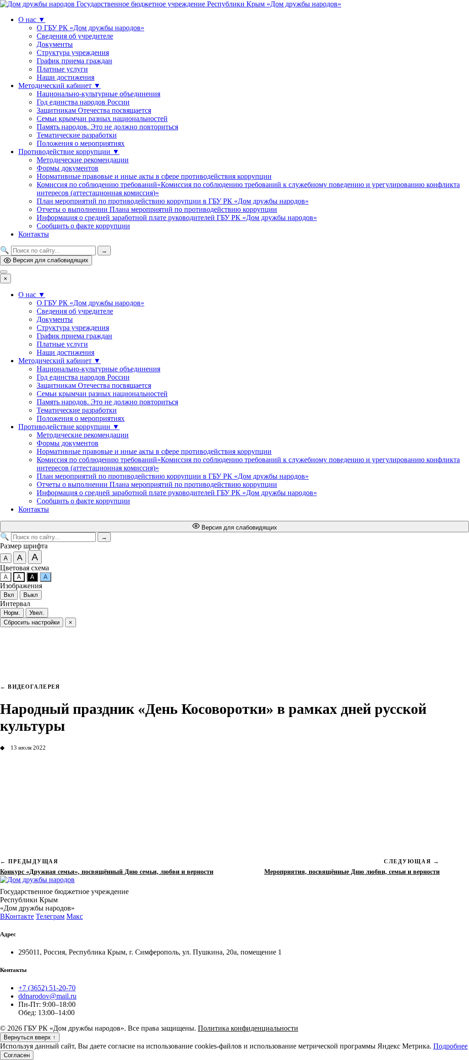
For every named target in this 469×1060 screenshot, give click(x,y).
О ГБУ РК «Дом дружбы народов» (90, 28)
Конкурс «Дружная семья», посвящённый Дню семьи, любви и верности (106, 871)
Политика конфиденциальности (248, 1028)
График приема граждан (74, 61)
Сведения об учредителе (75, 36)
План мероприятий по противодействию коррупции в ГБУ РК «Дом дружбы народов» (173, 201)
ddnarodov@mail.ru (47, 996)
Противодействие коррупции (69, 151)
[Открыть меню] (3, 272)
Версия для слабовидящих (50, 260)
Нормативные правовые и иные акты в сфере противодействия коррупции (154, 176)
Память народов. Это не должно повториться (107, 127)
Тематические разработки (77, 135)
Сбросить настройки (32, 622)
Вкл (9, 594)
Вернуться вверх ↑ (30, 1037)
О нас (31, 19)
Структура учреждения (73, 52)
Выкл (30, 594)
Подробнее (450, 1046)
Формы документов (67, 168)
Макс (74, 916)
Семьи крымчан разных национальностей (102, 118)
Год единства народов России (83, 102)
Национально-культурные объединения (98, 94)
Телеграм (50, 916)
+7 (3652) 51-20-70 (47, 988)
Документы (55, 44)
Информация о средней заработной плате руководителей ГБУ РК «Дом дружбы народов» (177, 217)
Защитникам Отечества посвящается (94, 110)
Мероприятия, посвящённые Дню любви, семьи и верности (352, 871)
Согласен (17, 1055)
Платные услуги (62, 69)
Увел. (36, 612)
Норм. (12, 612)
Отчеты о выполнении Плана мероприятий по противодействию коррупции (157, 209)
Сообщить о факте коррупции (83, 226)
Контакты (33, 234)
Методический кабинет (59, 85)
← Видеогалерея (30, 687)
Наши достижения (65, 77)
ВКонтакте (17, 916)
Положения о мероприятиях (81, 143)
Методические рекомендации (83, 160)
